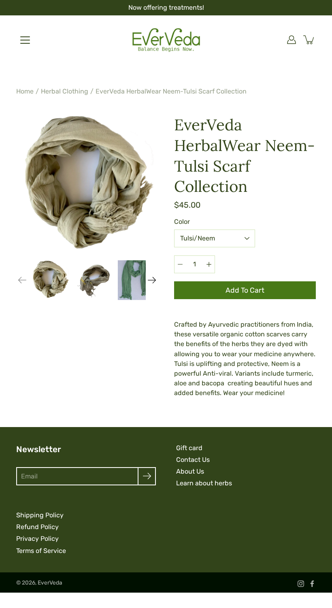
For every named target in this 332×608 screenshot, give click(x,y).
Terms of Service (41, 551)
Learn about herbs (204, 483)
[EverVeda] (166, 39)
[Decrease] (180, 264)
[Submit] (147, 476)
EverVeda (50, 582)
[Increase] (209, 264)
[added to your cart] (309, 39)
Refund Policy (37, 527)
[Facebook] (312, 583)
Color (182, 221)
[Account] (291, 39)
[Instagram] (300, 583)
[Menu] (25, 40)
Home (25, 91)
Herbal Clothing (64, 91)
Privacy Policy (37, 538)
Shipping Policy (40, 515)
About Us (190, 471)
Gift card (189, 448)
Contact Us (193, 459)
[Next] (152, 280)
